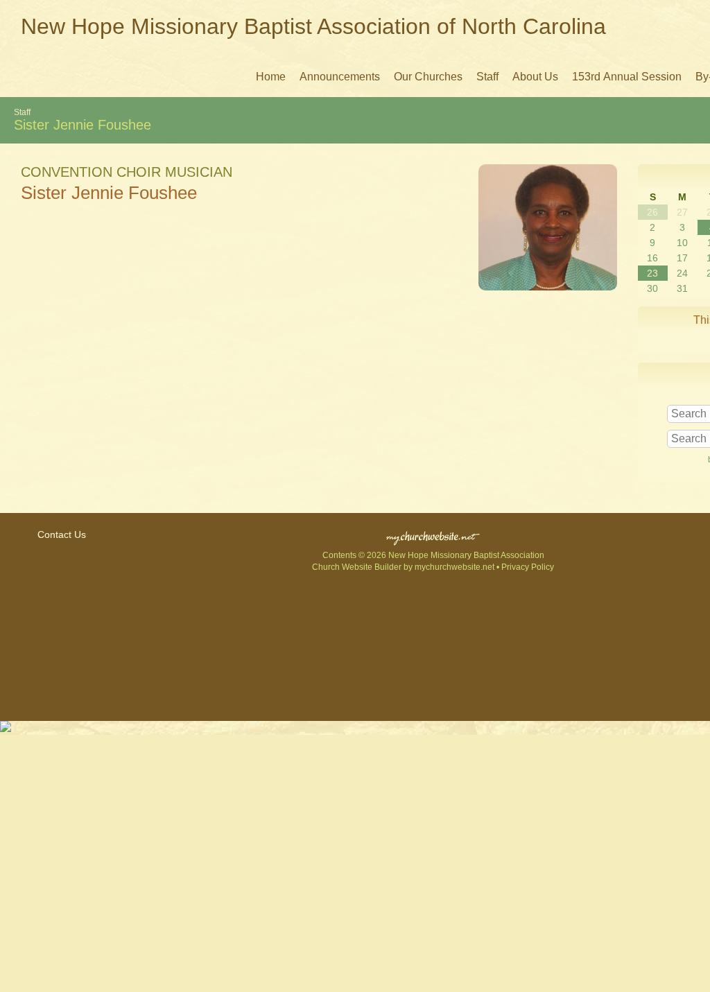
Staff (487, 76)
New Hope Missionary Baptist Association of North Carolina (313, 26)
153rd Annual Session (627, 76)
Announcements (340, 76)
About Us (535, 76)
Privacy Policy (527, 567)
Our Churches (428, 76)
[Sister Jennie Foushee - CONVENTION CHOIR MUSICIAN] (547, 287)
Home (271, 76)
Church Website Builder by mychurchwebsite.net (403, 567)
